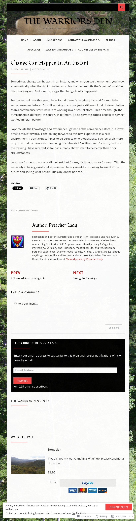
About (37, 40)
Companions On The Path (93, 49)
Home (24, 40)
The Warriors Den (68, 21)
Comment (113, 327)
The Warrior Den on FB (30, 401)
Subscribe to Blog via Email (36, 343)
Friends (110, 40)
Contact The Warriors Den (84, 40)
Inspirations (54, 40)
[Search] (121, 7)
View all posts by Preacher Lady (84, 259)
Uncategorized (29, 210)
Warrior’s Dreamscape (59, 49)
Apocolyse (34, 49)
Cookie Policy (79, 513)
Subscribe (22, 380)
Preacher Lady (21, 69)
